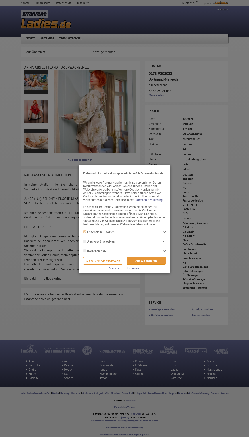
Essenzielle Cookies (101, 232)
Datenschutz (115, 268)
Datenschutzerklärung (148, 200)
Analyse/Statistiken (101, 241)
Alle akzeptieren (146, 261)
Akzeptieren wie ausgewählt (103, 261)
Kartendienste (97, 251)
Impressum (133, 268)
